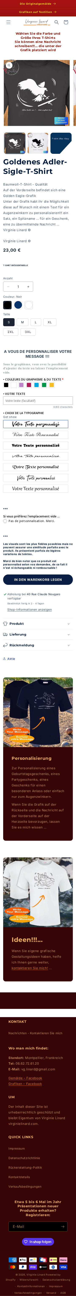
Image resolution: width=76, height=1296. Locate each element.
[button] (8, 22)
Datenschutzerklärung (56, 1279)
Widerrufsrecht (29, 1279)
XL (50, 322)
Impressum (16, 1148)
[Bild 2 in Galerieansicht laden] (38, 143)
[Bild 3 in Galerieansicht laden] (61, 143)
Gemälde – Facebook (25, 1078)
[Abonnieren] (62, 1227)
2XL (11, 332)
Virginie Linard (36, 1274)
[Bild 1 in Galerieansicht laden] (14, 143)
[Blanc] (29, 305)
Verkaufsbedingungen (24, 1186)
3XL (28, 332)
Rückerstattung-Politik (25, 1167)
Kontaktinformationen (31, 1286)
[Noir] (7, 305)
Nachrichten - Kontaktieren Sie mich (35, 1033)
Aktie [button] (11, 658)
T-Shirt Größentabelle (15, 265)
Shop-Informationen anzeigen (29, 609)
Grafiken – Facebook (25, 1084)
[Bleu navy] (18, 305)
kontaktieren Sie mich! (30, 968)
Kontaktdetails (19, 1177)
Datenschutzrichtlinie (24, 1158)
